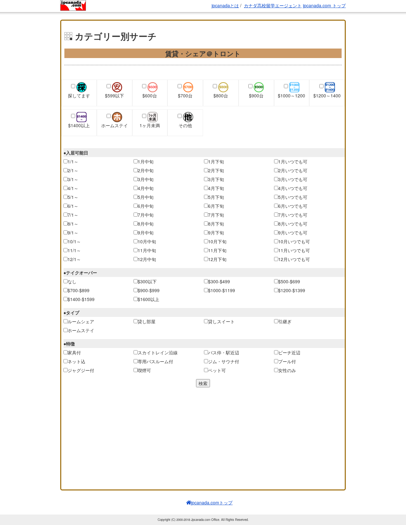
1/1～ (73, 161)
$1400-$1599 (81, 299)
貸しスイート (221, 321)
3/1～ (73, 179)
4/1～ (73, 188)
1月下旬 (216, 161)
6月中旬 (146, 206)
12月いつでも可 (294, 259)
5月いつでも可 (292, 197)
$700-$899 (78, 290)
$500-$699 (289, 281)
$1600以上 (148, 299)
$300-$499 (219, 281)
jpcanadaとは (225, 5)
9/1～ (73, 232)
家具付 (74, 352)
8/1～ (73, 223)
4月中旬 (146, 188)
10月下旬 (217, 241)
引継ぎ (284, 321)
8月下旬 (216, 223)
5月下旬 (216, 197)
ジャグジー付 (81, 370)
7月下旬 (216, 215)
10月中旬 (147, 241)
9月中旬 (146, 232)
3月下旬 (216, 179)
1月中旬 (146, 161)
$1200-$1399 (291, 290)
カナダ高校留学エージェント (273, 5)
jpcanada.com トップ (324, 5)
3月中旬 (146, 179)
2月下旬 (216, 170)
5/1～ (73, 197)
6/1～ (73, 206)
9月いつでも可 (292, 232)
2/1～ (73, 170)
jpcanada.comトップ (211, 502)
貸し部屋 (146, 321)
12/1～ (74, 259)
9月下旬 (216, 232)
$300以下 (147, 281)
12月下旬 (217, 259)
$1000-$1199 (221, 290)
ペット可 (217, 370)
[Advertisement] (203, 440)
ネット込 (76, 361)
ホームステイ (81, 330)
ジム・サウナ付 (223, 361)
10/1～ (74, 241)
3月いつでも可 (292, 179)
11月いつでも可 (294, 250)
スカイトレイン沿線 (158, 352)
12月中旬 (147, 259)
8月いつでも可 (292, 223)
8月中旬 (146, 223)
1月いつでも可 (292, 161)
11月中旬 (147, 250)
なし (72, 281)
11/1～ (74, 250)
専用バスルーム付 (155, 361)
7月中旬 (146, 215)
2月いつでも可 (292, 170)
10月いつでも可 (294, 241)
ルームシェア (81, 321)
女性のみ (287, 370)
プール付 (287, 361)
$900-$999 (149, 290)
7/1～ (73, 215)
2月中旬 (146, 170)
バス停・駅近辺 (223, 352)
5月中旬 (146, 197)
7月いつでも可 (292, 215)
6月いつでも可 (292, 206)
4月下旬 (216, 188)
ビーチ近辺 (289, 352)
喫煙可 (144, 370)
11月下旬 (217, 250)
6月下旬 (216, 206)
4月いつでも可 (292, 188)
